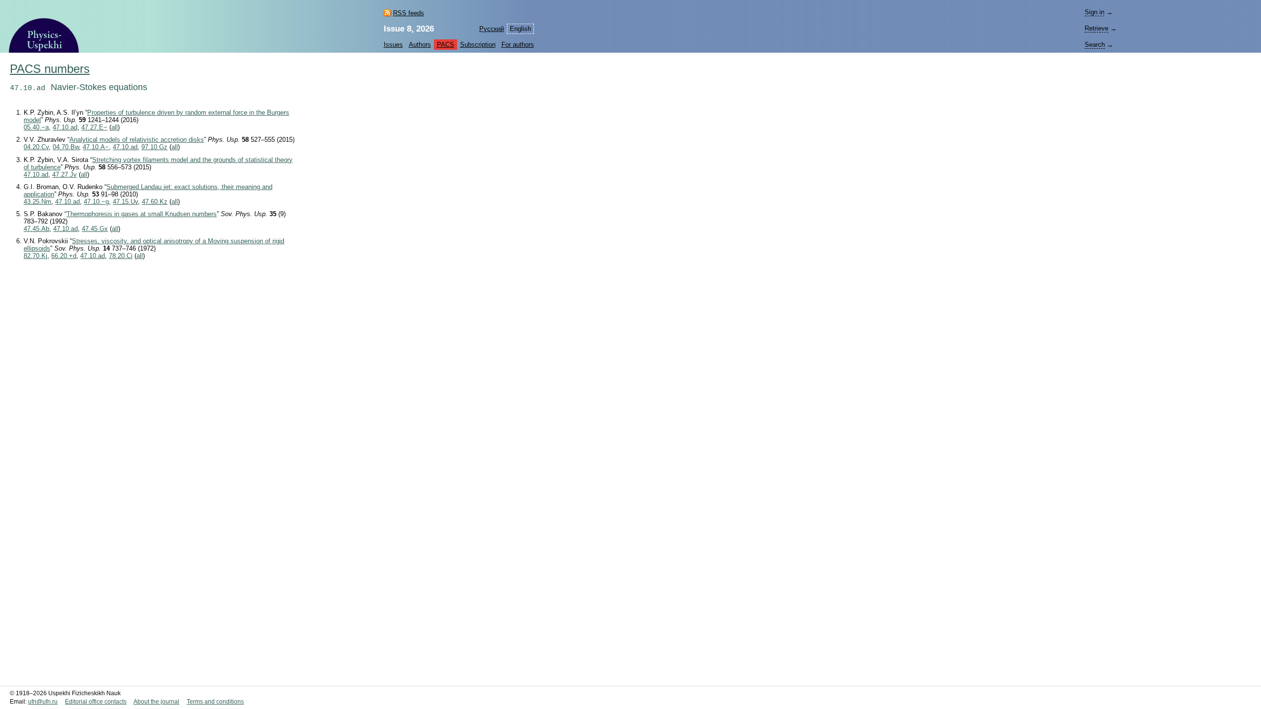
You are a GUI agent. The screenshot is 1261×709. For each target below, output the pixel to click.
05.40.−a (36, 127)
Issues (393, 44)
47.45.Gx (95, 228)
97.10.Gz (154, 147)
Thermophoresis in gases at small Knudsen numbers (141, 214)
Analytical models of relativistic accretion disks (136, 139)
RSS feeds (408, 13)
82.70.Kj (35, 255)
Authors (420, 44)
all (114, 127)
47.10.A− (96, 147)
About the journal (156, 701)
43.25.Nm (37, 201)
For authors (517, 44)
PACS (445, 44)
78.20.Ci (121, 255)
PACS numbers (50, 69)
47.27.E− (94, 127)
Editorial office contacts (96, 701)
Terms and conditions (215, 701)
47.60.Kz (154, 201)
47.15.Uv (125, 201)
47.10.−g (96, 201)
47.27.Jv (64, 174)
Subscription (478, 44)
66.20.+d (63, 255)
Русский (491, 28)
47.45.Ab (36, 228)
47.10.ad (65, 127)
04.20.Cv (36, 147)
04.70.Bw (66, 147)
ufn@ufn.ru (43, 701)
